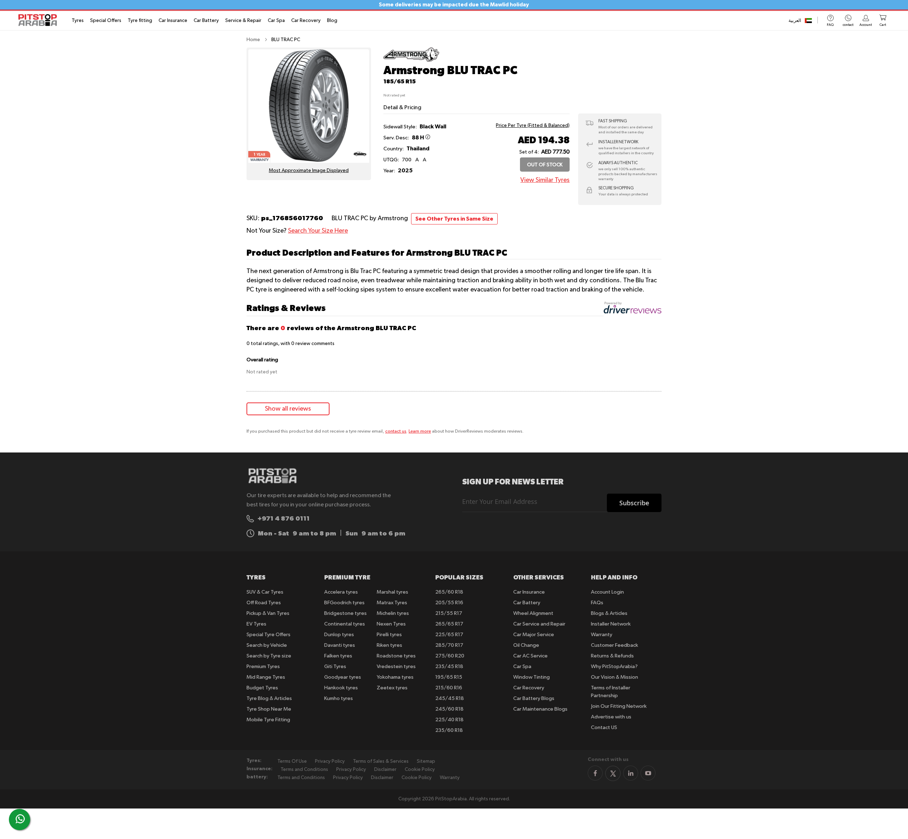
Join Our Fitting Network (619, 706)
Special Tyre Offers (268, 634)
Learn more (420, 431)
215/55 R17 (448, 613)
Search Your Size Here (318, 231)
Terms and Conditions (304, 769)
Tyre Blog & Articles (269, 698)
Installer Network (611, 624)
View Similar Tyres (545, 180)
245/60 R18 (449, 709)
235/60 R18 (449, 730)
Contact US (604, 727)
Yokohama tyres (395, 677)
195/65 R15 (448, 677)
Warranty (601, 634)
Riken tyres (389, 645)
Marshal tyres (392, 592)
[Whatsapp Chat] (20, 818)
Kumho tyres (338, 698)
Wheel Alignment (533, 613)
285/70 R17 (449, 645)
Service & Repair (243, 20)
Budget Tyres (262, 687)
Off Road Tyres (264, 602)
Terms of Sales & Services (381, 761)
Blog (332, 20)
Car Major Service (533, 634)
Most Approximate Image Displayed (309, 170)
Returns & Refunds (612, 656)
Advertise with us (611, 716)
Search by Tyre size (269, 656)
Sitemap (426, 761)
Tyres (78, 20)
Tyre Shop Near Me (269, 709)
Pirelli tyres (389, 634)
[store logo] (39, 20)
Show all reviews (288, 409)
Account (865, 25)
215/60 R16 (448, 687)
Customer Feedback (614, 645)
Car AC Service (530, 656)
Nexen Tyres (391, 624)
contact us (395, 431)
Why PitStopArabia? (614, 666)
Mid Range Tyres (266, 677)
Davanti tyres (339, 645)
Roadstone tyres (396, 656)
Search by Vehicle (267, 645)
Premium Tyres (263, 666)
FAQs (597, 602)
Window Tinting (531, 677)
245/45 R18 (449, 698)
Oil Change (526, 645)
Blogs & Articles (609, 613)
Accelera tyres (341, 592)
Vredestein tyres (396, 666)
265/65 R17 (449, 624)
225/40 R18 (449, 719)
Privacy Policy (330, 761)
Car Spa (276, 20)
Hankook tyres (341, 687)
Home (253, 39)
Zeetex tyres (392, 687)
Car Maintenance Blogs (540, 709)
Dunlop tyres (339, 634)
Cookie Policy (420, 769)
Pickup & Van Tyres (268, 613)
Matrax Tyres (392, 602)
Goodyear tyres (342, 677)
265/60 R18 (449, 592)
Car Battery (206, 20)
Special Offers (105, 20)
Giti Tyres (335, 666)
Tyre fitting (140, 20)
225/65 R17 (449, 634)
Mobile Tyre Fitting (268, 719)
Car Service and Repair (539, 624)
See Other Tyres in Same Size (454, 219)
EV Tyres (256, 624)
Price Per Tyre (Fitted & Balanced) (533, 125)
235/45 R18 (449, 666)
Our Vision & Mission (614, 677)
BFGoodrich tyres (344, 602)
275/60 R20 (449, 656)
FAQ (830, 25)
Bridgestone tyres (345, 613)
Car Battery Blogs (533, 698)
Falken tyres (338, 656)
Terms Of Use (292, 761)
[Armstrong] (411, 60)
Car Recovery (306, 20)
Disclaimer (385, 769)
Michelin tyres (393, 613)
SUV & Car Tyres (265, 592)
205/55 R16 (449, 602)
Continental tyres (344, 624)
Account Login (607, 592)
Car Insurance (173, 20)
